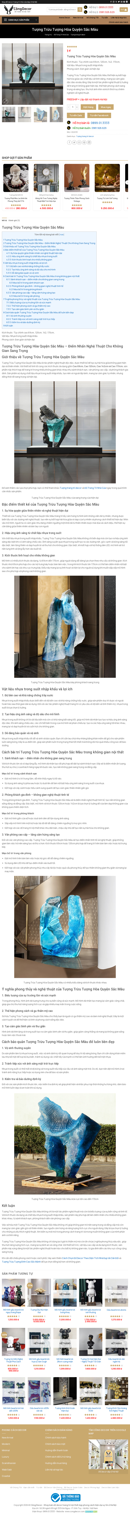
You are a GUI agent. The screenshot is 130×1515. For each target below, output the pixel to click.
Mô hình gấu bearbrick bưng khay (65, 1311)
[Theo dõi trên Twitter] (119, 2)
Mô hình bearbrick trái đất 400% (13, 1409)
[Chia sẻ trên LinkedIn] (89, 142)
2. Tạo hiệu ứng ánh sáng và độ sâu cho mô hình (31, 269)
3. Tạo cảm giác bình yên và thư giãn (25, 309)
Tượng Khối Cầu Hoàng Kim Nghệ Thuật (116, 1409)
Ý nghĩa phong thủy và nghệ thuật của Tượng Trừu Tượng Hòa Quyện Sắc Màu (41, 299)
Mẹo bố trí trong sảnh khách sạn (26, 282)
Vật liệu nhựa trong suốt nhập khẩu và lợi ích (25, 263)
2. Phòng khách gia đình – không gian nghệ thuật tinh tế (34, 286)
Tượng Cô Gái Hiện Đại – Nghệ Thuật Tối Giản (90, 1360)
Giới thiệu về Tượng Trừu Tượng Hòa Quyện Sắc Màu (29, 246)
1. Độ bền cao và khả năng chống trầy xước (27, 266)
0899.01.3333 (106, 7)
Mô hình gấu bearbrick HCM (90, 1409)
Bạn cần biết (29, 1487)
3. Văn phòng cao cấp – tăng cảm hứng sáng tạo (30, 292)
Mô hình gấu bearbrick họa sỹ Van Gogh (39, 1360)
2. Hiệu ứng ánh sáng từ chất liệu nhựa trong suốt (31, 256)
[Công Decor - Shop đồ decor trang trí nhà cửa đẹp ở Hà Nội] (22, 9)
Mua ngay (106, 107)
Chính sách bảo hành (118, 22)
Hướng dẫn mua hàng (56, 1463)
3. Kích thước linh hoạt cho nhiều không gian (29, 259)
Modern (6, 1443)
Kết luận (8, 325)
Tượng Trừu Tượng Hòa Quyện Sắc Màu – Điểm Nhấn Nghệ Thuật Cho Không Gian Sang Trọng (49, 243)
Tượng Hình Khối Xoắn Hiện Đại (65, 1409)
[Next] (58, 74)
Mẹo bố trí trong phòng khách (25, 289)
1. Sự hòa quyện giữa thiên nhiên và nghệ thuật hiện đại (34, 253)
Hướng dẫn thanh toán (56, 1450)
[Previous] (6, 74)
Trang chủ (48, 35)
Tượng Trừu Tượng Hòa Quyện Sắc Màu (23, 239)
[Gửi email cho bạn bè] (79, 142)
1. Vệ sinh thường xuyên (19, 315)
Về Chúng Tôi (92, 17)
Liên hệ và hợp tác (54, 1469)
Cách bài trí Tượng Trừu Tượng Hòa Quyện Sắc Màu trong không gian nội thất (41, 276)
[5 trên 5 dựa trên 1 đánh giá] (97, 47)
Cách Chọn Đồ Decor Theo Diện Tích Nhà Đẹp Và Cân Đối (90, 1258)
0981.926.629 (107, 12)
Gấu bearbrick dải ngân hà (116, 1360)
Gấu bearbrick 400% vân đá (39, 1409)
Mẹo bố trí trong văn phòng (24, 296)
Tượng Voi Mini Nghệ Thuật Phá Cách (13, 1360)
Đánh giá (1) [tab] (14, 220)
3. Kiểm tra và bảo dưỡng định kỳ (23, 322)
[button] (124, 9)
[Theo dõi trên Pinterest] (124, 2)
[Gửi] (80, 9)
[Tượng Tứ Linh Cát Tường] (107, 178)
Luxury (5, 1456)
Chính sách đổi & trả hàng (58, 1456)
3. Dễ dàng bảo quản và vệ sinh (22, 272)
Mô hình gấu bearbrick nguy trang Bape (13, 1311)
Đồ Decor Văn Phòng (53, 1487)
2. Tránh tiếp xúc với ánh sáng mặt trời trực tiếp (30, 319)
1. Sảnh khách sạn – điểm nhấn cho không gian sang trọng (35, 279)
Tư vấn (105, 17)
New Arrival (78, 17)
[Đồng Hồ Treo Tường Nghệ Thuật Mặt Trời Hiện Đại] (46, 178)
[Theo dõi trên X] (116, 2)
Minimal (6, 1450)
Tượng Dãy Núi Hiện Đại (39, 1311)
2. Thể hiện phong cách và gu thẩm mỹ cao (28, 305)
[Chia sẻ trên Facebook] (69, 142)
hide (61, 234)
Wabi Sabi (7, 1469)
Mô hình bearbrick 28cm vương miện (65, 1360)
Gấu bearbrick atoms (116, 1310)
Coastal (6, 1476)
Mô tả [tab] (4, 220)
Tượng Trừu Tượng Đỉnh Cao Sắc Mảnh (21, 1261)
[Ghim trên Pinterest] (84, 142)
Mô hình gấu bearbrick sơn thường (90, 1311)
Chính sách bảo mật (55, 1443)
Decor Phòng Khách (65, 1489)
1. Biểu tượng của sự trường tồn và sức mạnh (28, 302)
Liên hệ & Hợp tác (119, 17)
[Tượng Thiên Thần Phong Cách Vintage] (76, 178)
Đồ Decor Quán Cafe (73, 1487)
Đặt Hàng (88, 107)
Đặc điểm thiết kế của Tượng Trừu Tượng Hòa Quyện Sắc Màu (33, 249)
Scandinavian (9, 1463)
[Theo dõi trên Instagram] (113, 2)
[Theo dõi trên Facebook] (111, 2)
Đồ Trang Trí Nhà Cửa (61, 35)
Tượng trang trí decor (78, 35)
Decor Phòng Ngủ (92, 1487)
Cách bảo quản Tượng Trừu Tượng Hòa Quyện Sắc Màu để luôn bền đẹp (38, 312)
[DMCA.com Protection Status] (91, 1511)
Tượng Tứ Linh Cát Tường (107, 198)
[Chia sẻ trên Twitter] (74, 142)
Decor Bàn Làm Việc (110, 1487)
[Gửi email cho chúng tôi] (121, 2)
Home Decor (64, 17)
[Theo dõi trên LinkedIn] (127, 2)
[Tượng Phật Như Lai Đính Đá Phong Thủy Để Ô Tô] (15, 178)
